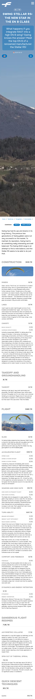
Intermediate (27, 219)
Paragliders (19, 219)
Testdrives (10, 219)
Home (3, 219)
